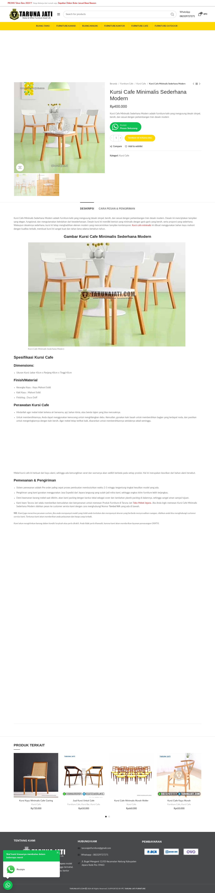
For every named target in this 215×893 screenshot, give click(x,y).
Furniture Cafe (127, 84)
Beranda (114, 84)
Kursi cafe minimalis (141, 225)
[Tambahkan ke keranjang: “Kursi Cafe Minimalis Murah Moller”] (151, 765)
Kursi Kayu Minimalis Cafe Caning (36, 800)
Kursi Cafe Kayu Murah (179, 800)
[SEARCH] (172, 14)
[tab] (87, 207)
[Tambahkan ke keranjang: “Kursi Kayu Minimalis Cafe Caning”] (56, 765)
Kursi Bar (85, 804)
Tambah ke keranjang (140, 138)
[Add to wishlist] (56, 758)
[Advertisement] (107, 54)
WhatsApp (185, 12)
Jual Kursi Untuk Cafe (83, 800)
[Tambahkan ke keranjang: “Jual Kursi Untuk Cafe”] (104, 765)
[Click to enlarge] (20, 167)
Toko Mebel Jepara (142, 503)
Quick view (56, 772)
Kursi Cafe (141, 84)
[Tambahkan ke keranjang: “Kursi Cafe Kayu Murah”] (199, 765)
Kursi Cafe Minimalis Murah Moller (131, 800)
